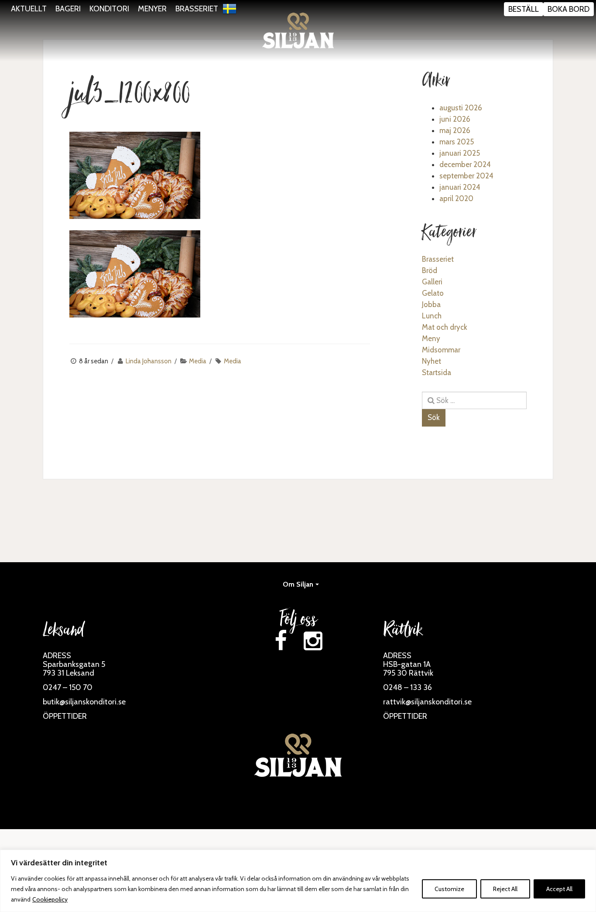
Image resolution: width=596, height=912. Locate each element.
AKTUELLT (29, 9)
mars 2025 (456, 141)
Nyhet (431, 361)
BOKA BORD (568, 9)
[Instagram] (313, 641)
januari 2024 (459, 187)
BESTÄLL (523, 9)
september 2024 (466, 175)
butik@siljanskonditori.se (84, 702)
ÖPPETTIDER (65, 716)
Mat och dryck (444, 327)
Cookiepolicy (50, 899)
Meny (431, 338)
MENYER (152, 9)
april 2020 (456, 198)
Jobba (431, 304)
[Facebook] (281, 641)
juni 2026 (454, 119)
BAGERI (68, 9)
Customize (449, 889)
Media (197, 361)
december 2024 (465, 164)
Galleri (432, 281)
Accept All (559, 889)
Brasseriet (438, 259)
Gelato (433, 293)
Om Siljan (298, 584)
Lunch (432, 315)
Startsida (436, 372)
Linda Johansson (148, 361)
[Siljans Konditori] (298, 30)
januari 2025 (459, 153)
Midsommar (441, 349)
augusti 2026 (460, 107)
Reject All (505, 889)
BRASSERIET (196, 9)
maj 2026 (454, 130)
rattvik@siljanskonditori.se (427, 702)
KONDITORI (109, 9)
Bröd (429, 270)
